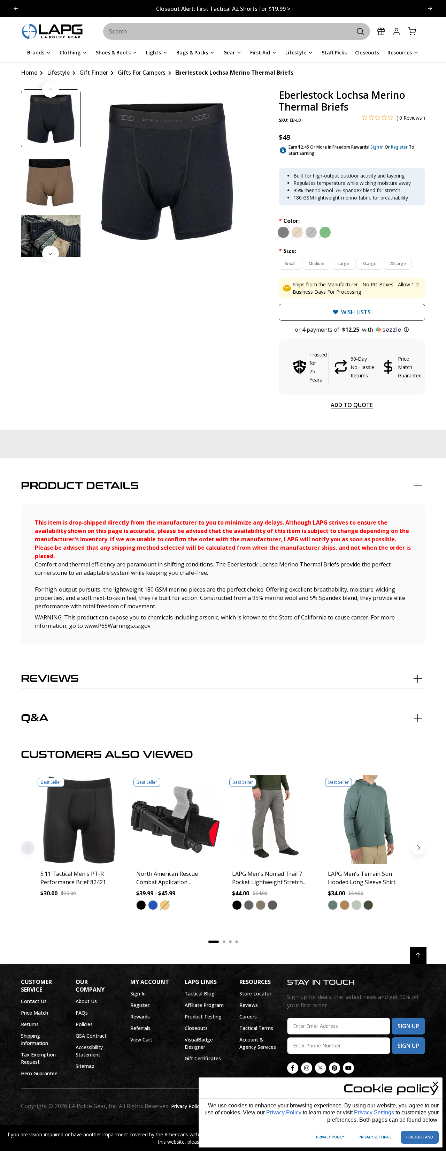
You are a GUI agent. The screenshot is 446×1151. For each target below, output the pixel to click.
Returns (30, 1024)
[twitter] (320, 1068)
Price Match (34, 1012)
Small (290, 263)
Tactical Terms (256, 1028)
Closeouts (196, 1028)
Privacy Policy (283, 1112)
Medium (316, 263)
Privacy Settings (374, 1112)
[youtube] (348, 1068)
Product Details (80, 486)
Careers (248, 1016)
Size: (287, 251)
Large (343, 263)
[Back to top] (418, 955)
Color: (289, 221)
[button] (352, 329)
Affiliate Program (204, 1005)
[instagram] (306, 1068)
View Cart (141, 1039)
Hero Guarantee (39, 1073)
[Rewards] (381, 31)
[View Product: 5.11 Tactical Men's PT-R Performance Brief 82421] (79, 819)
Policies (84, 1024)
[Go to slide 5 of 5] (430, 8)
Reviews (50, 679)
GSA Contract (91, 1035)
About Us (86, 1001)
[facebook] (292, 1068)
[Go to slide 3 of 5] (16, 8)
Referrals (140, 1028)
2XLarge (398, 263)
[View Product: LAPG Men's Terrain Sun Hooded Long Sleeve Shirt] (366, 819)
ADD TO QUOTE (352, 405)
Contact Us (34, 1001)
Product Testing (203, 1016)
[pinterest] (334, 1068)
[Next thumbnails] (50, 254)
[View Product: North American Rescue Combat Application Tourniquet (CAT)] (175, 819)
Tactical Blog (200, 993)
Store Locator (255, 993)
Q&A (34, 718)
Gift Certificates (203, 1058)
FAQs (82, 1012)
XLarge (369, 263)
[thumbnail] (50, 119)
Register (399, 147)
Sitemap (85, 1066)
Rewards (140, 1016)
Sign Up (408, 1026)
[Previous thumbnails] (50, 89)
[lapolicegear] (52, 32)
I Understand (419, 1137)
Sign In (377, 147)
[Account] (396, 31)
